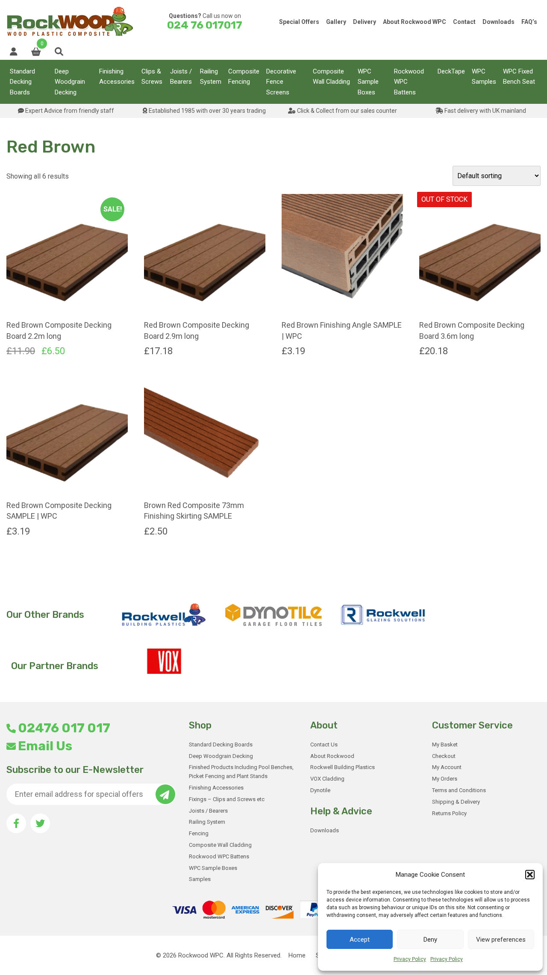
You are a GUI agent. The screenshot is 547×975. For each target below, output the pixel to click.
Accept (360, 939)
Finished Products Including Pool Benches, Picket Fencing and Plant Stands (241, 771)
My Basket (445, 744)
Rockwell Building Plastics (342, 767)
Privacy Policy (410, 959)
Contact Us (324, 744)
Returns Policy (449, 813)
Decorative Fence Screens (281, 82)
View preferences (501, 939)
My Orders (444, 778)
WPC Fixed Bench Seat (519, 76)
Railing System (210, 76)
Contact (464, 21)
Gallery (336, 21)
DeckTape (451, 71)
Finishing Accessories (117, 76)
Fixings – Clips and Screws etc (227, 799)
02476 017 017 (64, 728)
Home (297, 955)
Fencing (199, 833)
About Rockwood (332, 756)
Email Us (45, 746)
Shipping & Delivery (456, 802)
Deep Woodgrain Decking (70, 82)
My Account (447, 767)
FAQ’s (529, 21)
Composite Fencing (243, 76)
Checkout (444, 756)
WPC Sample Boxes (368, 82)
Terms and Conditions (459, 790)
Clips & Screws (151, 76)
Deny (430, 939)
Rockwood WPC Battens (409, 82)
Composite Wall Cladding (331, 76)
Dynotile (320, 790)
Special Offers (299, 21)
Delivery (364, 21)
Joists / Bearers (181, 76)
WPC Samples (484, 76)
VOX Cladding (327, 778)
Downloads (498, 21)
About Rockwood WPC (414, 21)
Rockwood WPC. (201, 955)
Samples (200, 879)
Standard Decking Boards (22, 82)
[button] (530, 874)
